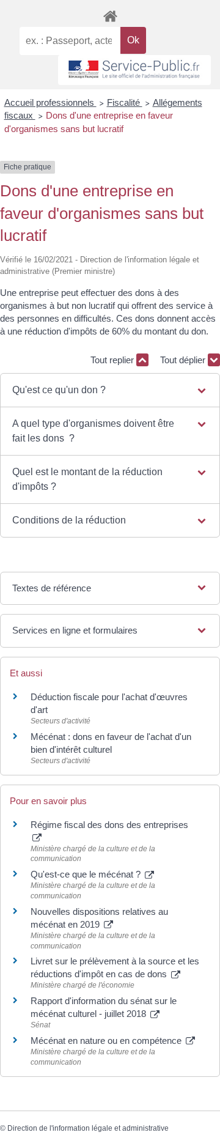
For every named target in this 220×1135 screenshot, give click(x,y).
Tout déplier (184, 360)
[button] (110, 390)
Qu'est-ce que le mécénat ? (87, 874)
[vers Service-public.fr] (134, 70)
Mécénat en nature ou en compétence (107, 1040)
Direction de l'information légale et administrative (88, 1128)
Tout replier (113, 360)
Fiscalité (124, 102)
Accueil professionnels (50, 102)
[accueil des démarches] (110, 14)
